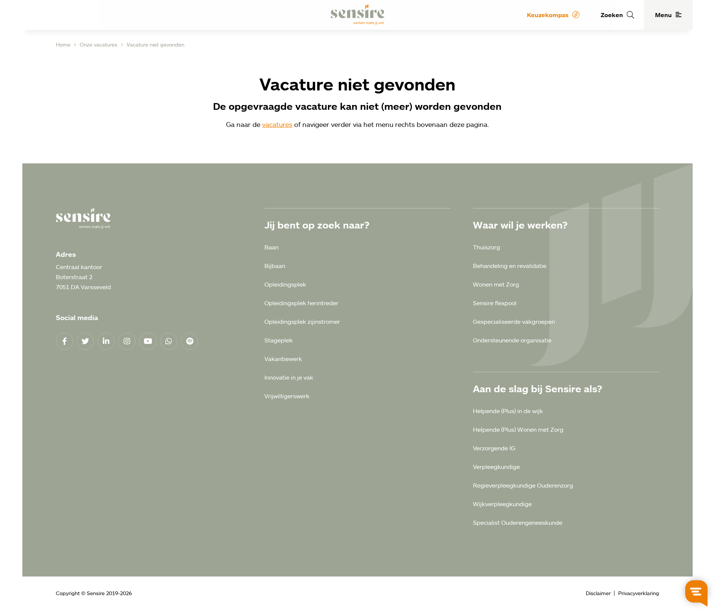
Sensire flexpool (495, 303)
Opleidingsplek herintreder (301, 303)
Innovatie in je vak (288, 377)
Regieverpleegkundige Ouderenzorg (523, 485)
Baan (271, 247)
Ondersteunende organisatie (512, 340)
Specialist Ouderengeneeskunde (517, 522)
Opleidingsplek (285, 284)
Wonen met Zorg (496, 284)
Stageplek (278, 340)
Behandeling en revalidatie (509, 265)
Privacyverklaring (638, 593)
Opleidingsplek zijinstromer (302, 321)
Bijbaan (274, 265)
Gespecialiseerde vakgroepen (514, 321)
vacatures (277, 124)
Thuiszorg (486, 247)
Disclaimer (598, 593)
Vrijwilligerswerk (286, 396)
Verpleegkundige (496, 466)
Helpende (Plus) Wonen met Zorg (518, 429)
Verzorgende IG (494, 448)
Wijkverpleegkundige (502, 504)
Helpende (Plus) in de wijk (508, 411)
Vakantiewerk (283, 359)
